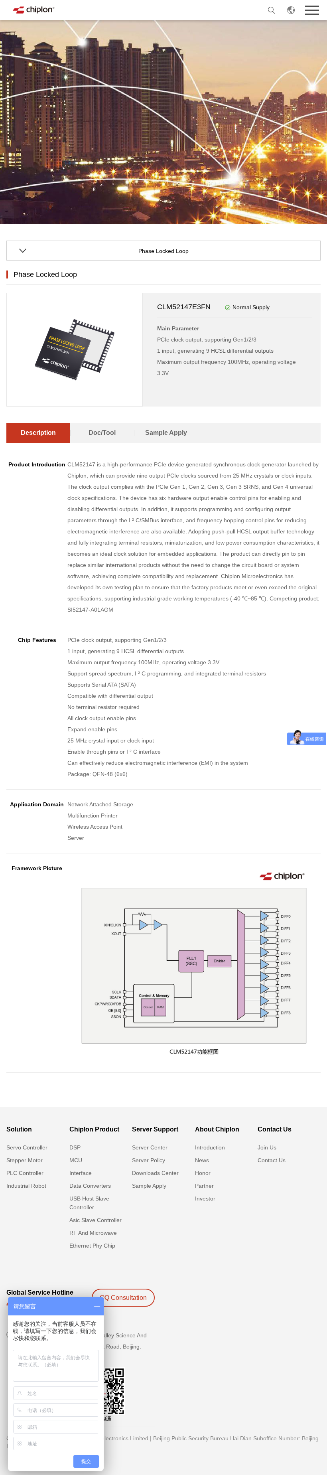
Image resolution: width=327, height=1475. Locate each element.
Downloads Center (155, 1173)
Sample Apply (166, 432)
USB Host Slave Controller (89, 1202)
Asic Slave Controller (95, 1220)
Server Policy (148, 1160)
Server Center (149, 1147)
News (202, 1160)
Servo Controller (26, 1147)
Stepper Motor (24, 1160)
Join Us (267, 1147)
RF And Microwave (93, 1233)
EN (291, 10)
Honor (203, 1173)
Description (38, 432)
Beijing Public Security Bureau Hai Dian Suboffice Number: (226, 1438)
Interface (80, 1173)
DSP (75, 1147)
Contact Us (272, 1160)
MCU (75, 1160)
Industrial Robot (26, 1186)
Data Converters (90, 1186)
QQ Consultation (123, 1297)
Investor (205, 1198)
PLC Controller (24, 1173)
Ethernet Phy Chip (92, 1245)
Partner (204, 1186)
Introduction (210, 1147)
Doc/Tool (102, 432)
